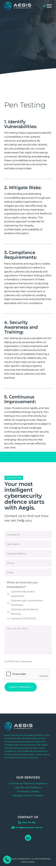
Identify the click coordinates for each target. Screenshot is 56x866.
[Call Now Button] (7, 860)
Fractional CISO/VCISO (23, 618)
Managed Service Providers (28, 795)
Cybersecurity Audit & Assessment (23, 593)
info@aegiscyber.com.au (28, 827)
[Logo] (17, 6)
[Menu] (48, 6)
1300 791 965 (29, 822)
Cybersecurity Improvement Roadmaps (27, 602)
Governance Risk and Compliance (28, 783)
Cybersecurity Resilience (28, 787)
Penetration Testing (28, 791)
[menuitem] (48, 6)
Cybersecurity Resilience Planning (24, 611)
